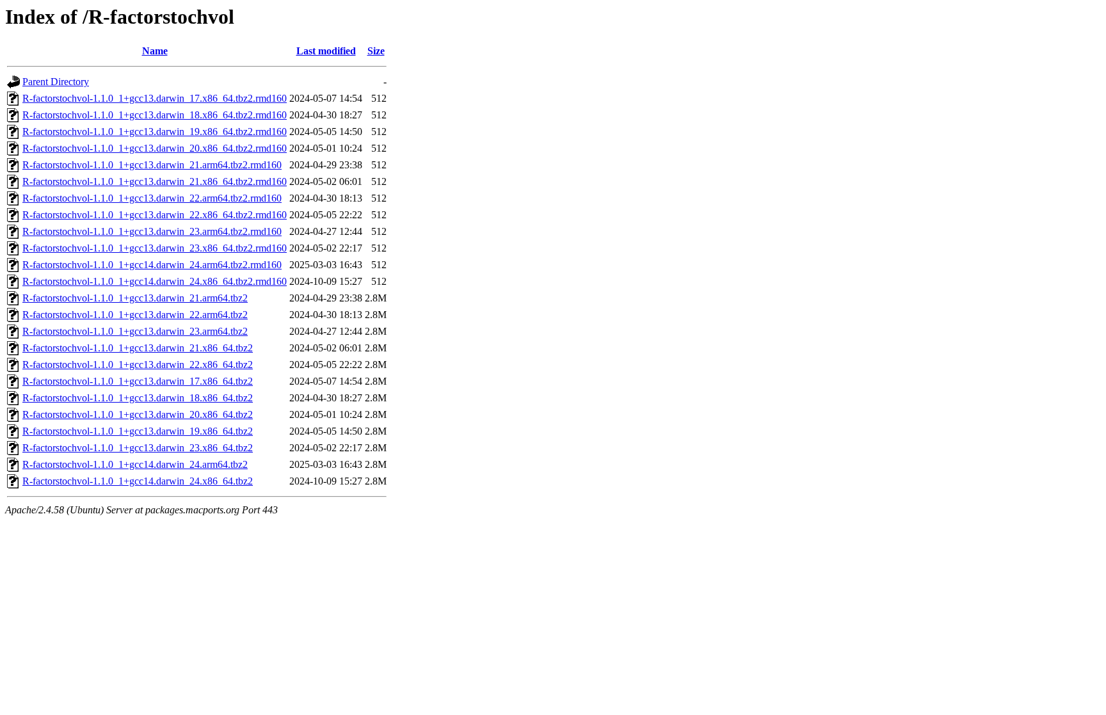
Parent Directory (55, 81)
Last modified (326, 50)
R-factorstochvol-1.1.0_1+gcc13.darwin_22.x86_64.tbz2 (137, 364)
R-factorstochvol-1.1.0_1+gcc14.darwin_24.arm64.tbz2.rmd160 (152, 264)
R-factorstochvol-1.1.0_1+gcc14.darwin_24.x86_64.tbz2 (137, 481)
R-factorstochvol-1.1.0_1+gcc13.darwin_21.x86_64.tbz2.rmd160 (154, 181)
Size (376, 50)
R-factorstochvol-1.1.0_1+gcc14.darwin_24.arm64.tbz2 (135, 464)
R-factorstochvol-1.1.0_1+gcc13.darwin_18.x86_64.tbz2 (137, 397)
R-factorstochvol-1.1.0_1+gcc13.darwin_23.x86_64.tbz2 (137, 447)
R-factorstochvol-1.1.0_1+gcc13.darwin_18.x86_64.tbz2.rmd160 (154, 114)
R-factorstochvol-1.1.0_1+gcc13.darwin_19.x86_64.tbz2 (137, 431)
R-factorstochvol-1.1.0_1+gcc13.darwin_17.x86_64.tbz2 (137, 381)
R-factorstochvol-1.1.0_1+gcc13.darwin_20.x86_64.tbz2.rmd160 (154, 148)
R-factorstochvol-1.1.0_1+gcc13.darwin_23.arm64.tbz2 (135, 331)
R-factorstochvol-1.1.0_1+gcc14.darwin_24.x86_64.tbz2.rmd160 (154, 281)
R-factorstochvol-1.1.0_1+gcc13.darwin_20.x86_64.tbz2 (137, 414)
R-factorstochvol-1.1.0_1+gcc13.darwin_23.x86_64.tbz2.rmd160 (154, 248)
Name (155, 50)
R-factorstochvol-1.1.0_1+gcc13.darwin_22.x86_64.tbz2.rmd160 (154, 214)
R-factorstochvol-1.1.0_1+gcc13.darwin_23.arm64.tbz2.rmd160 (152, 231)
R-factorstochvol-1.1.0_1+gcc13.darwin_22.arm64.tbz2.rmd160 (152, 198)
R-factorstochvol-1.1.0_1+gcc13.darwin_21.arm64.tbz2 (135, 298)
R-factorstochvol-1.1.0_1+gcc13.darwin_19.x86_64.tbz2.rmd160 (154, 131)
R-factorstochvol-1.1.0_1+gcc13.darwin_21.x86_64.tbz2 (137, 347)
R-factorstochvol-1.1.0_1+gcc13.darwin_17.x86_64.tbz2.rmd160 (154, 98)
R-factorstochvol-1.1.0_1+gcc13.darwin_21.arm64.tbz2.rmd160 (152, 164)
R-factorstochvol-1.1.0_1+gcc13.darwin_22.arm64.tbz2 (135, 314)
